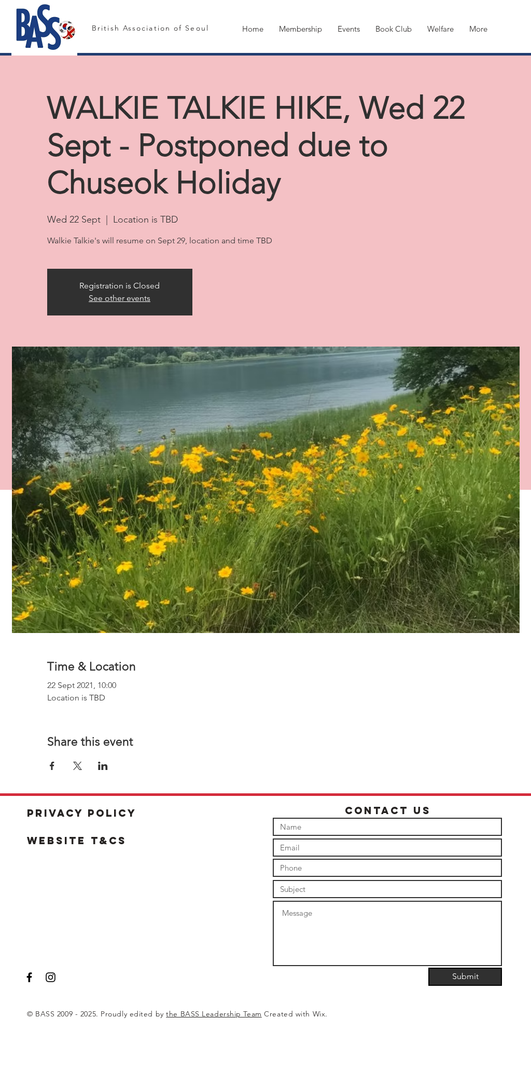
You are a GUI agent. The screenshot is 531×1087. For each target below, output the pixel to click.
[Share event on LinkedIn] (103, 766)
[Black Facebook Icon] (29, 977)
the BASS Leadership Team (213, 1014)
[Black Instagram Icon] (50, 977)
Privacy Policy (82, 813)
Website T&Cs (77, 840)
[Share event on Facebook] (52, 766)
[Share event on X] (77, 766)
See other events (119, 298)
